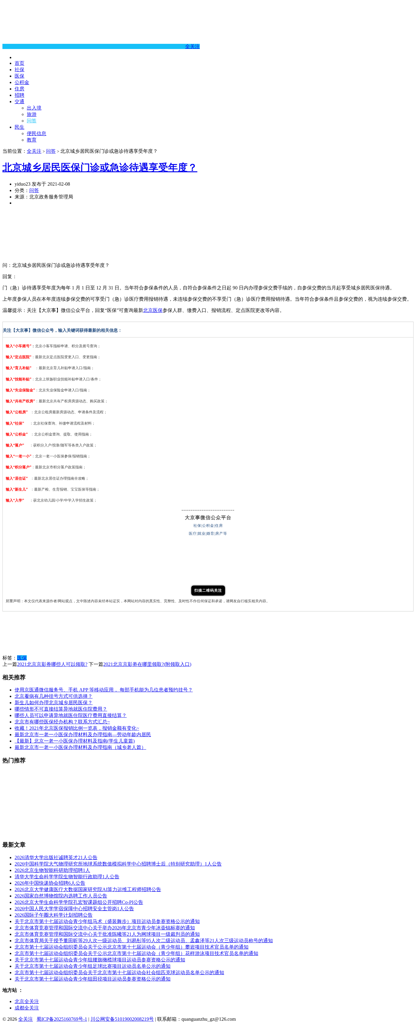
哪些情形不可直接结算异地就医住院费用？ (61, 709)
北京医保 (153, 310)
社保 (19, 69)
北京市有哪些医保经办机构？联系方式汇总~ (62, 721)
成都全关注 (27, 1007)
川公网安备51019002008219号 (122, 1019)
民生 (19, 127)
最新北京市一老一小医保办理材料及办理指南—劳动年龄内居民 (83, 734)
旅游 (32, 114)
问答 (32, 120)
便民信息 (36, 133)
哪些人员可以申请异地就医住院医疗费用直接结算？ (71, 715)
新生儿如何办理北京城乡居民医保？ (54, 702)
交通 (19, 101)
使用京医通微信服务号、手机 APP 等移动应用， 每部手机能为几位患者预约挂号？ (104, 689)
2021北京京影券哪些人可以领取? (52, 664)
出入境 (34, 107)
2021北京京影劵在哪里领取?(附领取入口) (147, 664)
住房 (19, 88)
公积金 (22, 82)
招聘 (19, 95)
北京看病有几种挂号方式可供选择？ (54, 696)
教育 (32, 139)
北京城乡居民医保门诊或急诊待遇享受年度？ (99, 167)
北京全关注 (27, 1001)
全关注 (192, 46)
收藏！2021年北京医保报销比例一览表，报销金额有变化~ (77, 728)
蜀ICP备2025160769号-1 (62, 1019)
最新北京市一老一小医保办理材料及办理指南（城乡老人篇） (80, 747)
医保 (19, 76)
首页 (19, 63)
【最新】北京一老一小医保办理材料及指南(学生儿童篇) (75, 740)
